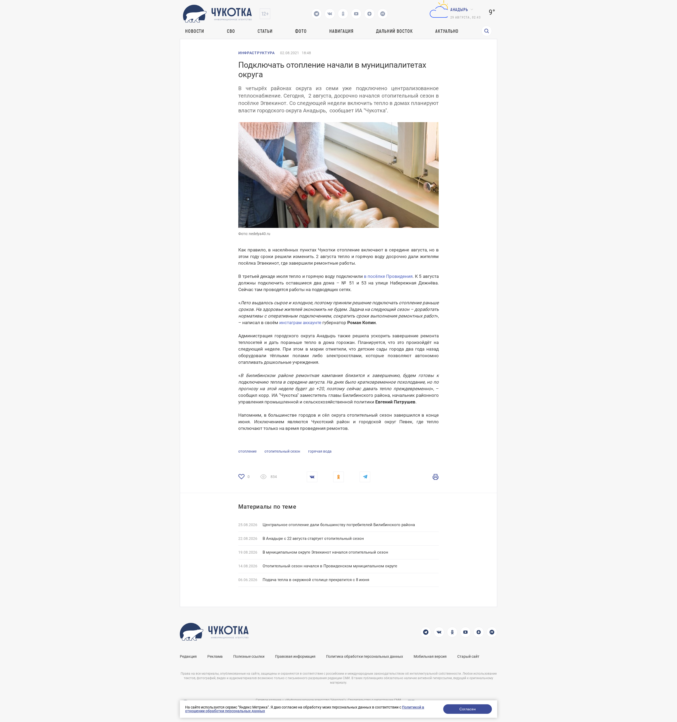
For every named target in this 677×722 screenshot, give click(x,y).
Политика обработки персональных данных (364, 656)
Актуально (447, 31)
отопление (247, 451)
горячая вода (320, 451)
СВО (231, 31)
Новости (194, 31)
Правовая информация (295, 656)
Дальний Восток (394, 31)
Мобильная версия (430, 656)
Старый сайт (468, 656)
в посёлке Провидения (388, 276)
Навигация (341, 31)
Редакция (188, 656)
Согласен (467, 709)
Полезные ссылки (248, 656)
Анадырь (459, 9)
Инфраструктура (256, 53)
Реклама (215, 656)
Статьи (265, 31)
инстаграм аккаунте (300, 322)
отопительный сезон (282, 451)
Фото (301, 31)
